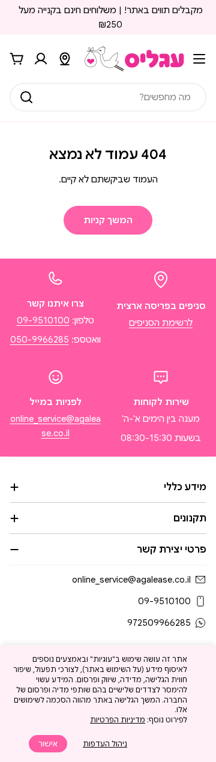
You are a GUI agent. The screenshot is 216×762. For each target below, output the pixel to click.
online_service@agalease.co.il (131, 579)
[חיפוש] (26, 97)
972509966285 (159, 622)
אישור (48, 744)
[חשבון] (41, 59)
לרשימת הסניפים (161, 322)
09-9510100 (43, 320)
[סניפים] (65, 59)
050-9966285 (39, 339)
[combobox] (108, 97)
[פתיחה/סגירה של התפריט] (199, 59)
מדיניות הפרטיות (117, 719)
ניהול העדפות (105, 743)
